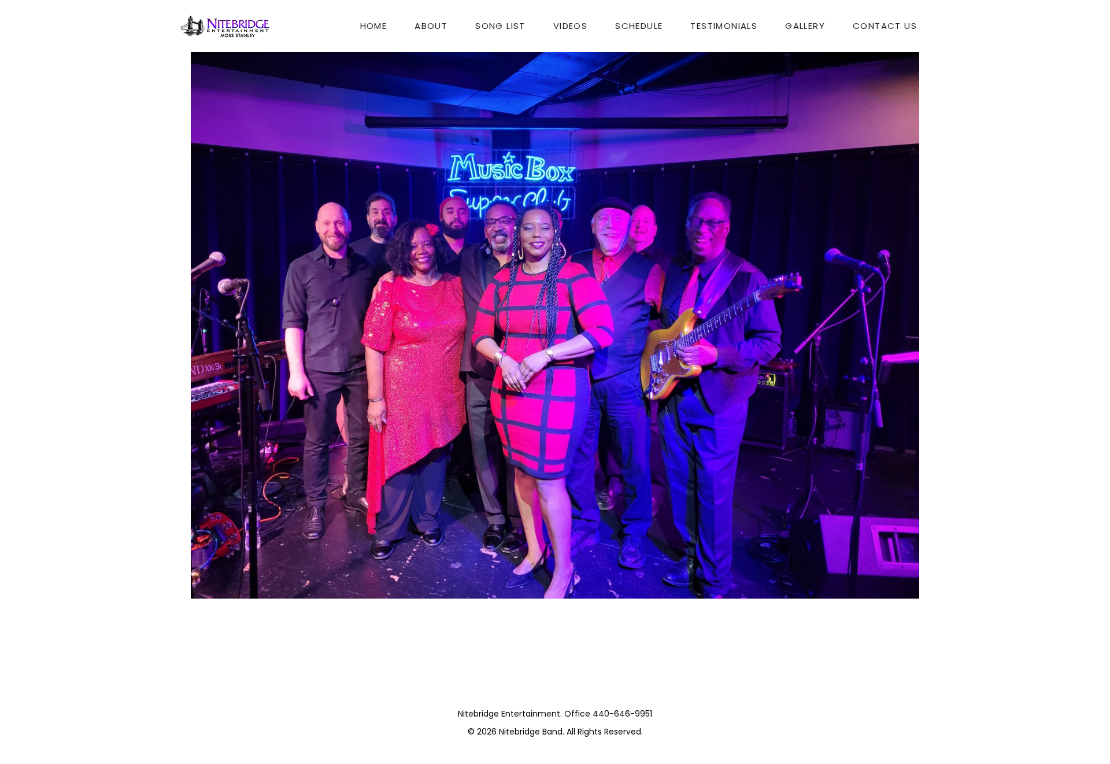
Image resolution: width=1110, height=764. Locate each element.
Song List (500, 26)
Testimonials (723, 26)
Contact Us (885, 26)
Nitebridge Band (531, 731)
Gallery (805, 26)
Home (373, 26)
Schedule (639, 26)
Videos (570, 26)
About (431, 26)
